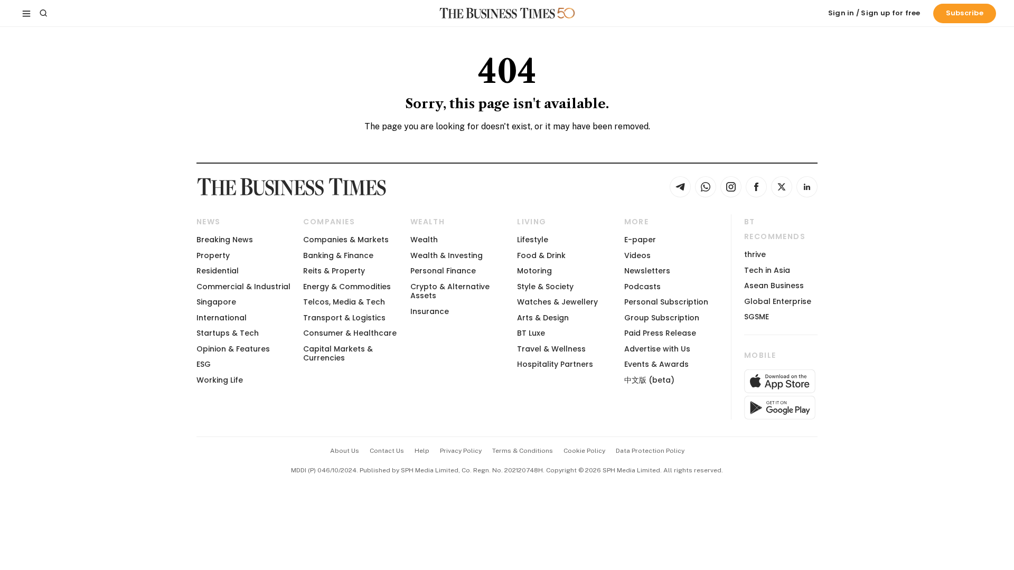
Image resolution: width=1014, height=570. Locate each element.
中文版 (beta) (649, 380)
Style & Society (545, 286)
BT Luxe (531, 333)
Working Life (219, 380)
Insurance (429, 311)
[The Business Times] (497, 13)
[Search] (43, 13)
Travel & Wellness (551, 349)
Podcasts (642, 286)
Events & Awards (656, 364)
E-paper (640, 239)
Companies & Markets (346, 239)
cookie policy (584, 450)
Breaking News (224, 239)
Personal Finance (443, 270)
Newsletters (647, 270)
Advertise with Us (657, 349)
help (422, 450)
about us (344, 450)
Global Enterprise (777, 301)
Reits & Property (334, 270)
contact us (387, 450)
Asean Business (774, 285)
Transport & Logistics (344, 317)
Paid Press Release (660, 333)
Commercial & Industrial (243, 286)
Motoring (534, 270)
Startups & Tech (227, 333)
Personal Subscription (666, 302)
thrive (755, 254)
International (221, 317)
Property (213, 255)
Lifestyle (532, 239)
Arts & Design (543, 317)
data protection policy (650, 450)
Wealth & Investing (446, 255)
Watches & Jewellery (557, 302)
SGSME (756, 316)
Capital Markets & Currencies (338, 353)
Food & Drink (541, 255)
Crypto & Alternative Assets (450, 291)
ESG (203, 364)
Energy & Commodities (347, 286)
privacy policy (461, 450)
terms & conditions (522, 450)
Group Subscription (661, 317)
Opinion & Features (233, 349)
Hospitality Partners (555, 364)
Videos (637, 255)
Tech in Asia (767, 270)
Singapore (216, 302)
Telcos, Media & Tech (344, 302)
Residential (217, 270)
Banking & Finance (338, 255)
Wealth (424, 239)
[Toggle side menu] (26, 13)
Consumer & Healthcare (350, 333)
